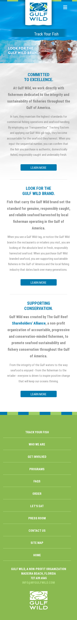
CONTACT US (37, 531)
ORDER (36, 494)
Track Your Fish (46, 34)
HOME (37, 555)
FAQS (36, 481)
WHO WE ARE (37, 444)
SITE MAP (37, 543)
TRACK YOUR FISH (37, 432)
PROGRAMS (37, 469)
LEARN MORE (38, 168)
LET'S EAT (37, 506)
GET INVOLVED (37, 457)
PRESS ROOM (37, 518)
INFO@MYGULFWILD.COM (38, 583)
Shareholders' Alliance (29, 323)
